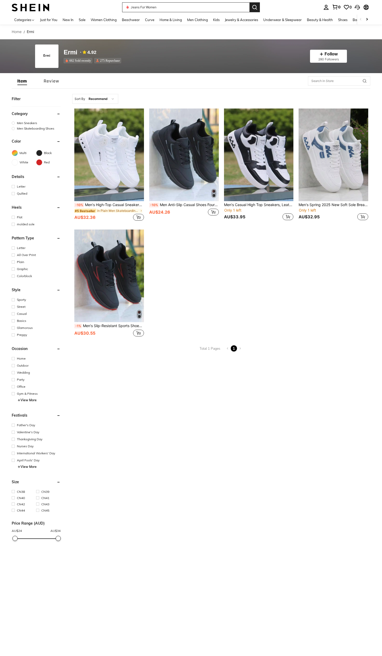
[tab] (22, 80)
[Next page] (240, 348)
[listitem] (79, 60)
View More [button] (29, 400)
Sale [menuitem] (82, 20)
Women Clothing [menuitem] (104, 20)
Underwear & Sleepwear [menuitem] (282, 20)
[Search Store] (364, 81)
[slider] (14, 538)
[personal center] (326, 7)
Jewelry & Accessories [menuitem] (241, 20)
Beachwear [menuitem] (131, 20)
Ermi (70, 52)
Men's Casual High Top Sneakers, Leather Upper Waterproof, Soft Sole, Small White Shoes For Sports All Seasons (259, 205)
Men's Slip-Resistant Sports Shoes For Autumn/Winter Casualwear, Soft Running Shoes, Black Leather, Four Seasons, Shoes (109, 326)
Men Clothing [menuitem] (197, 20)
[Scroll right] (367, 20)
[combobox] (95, 99)
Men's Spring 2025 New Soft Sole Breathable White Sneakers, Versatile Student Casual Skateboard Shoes (333, 205)
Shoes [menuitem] (342, 20)
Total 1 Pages (210, 349)
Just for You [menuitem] (48, 20)
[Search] (254, 7)
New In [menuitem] (68, 20)
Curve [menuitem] (149, 20)
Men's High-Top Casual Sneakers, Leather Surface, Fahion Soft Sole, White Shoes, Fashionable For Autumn (109, 205)
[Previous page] (228, 348)
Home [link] (17, 32)
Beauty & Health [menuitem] (320, 20)
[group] (36, 123)
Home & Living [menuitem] (171, 20)
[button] (357, 7)
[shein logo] (30, 7)
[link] (336, 7)
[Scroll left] (361, 20)
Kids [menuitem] (216, 20)
